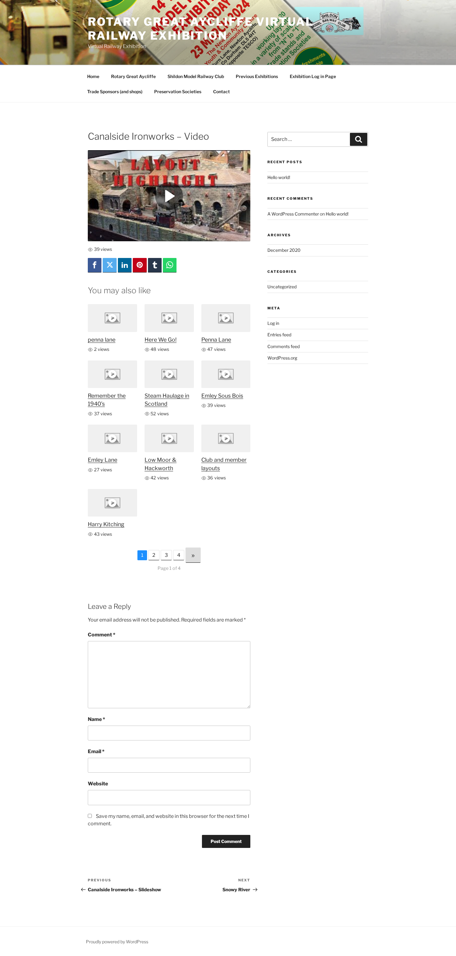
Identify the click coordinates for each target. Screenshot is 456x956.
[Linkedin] (125, 265)
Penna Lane (216, 339)
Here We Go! (161, 339)
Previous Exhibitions (257, 76)
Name (96, 719)
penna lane (101, 339)
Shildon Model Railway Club (196, 76)
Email (96, 751)
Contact (221, 91)
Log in (273, 323)
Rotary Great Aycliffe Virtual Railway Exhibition (201, 28)
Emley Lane (102, 459)
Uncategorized (282, 286)
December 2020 (284, 250)
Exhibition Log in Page (313, 76)
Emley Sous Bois (222, 395)
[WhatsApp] (170, 265)
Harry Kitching (106, 524)
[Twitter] (109, 265)
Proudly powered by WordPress (117, 941)
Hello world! (278, 177)
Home (93, 76)
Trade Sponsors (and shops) (114, 91)
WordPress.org (282, 357)
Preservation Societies (177, 91)
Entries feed (279, 334)
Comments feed (283, 346)
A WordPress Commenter (293, 213)
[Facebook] (94, 265)
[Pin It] (139, 265)
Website (98, 784)
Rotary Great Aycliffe (133, 76)
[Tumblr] (155, 265)
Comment (101, 635)
